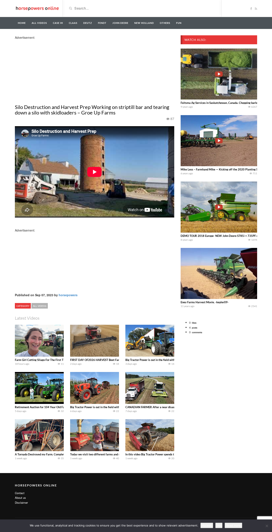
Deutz (87, 22)
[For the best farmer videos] (37, 8)
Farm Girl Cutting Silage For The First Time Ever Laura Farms (52, 360)
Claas (73, 22)
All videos (39, 22)
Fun (178, 22)
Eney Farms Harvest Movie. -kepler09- (205, 302)
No (219, 525)
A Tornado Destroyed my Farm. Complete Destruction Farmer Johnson (58, 454)
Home (22, 22)
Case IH (58, 22)
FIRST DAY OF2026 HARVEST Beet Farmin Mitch (101, 360)
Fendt (102, 22)
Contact (19, 493)
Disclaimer (21, 503)
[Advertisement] (48, 69)
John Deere (120, 22)
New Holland (144, 22)
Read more (233, 525)
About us (20, 498)
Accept (206, 525)
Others (165, 22)
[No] (267, 526)
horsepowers (68, 295)
